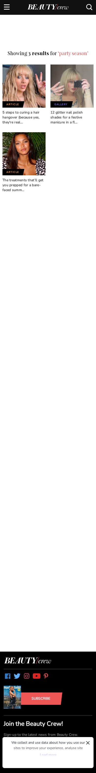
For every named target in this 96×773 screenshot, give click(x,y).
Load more (48, 755)
